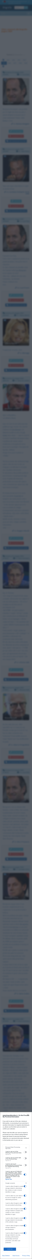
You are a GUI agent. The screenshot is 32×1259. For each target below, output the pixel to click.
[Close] (28, 1115)
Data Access (16, 1255)
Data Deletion (6, 1255)
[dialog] (16, 1185)
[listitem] (16, 1148)
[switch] (25, 1152)
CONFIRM (10, 1249)
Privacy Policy (26, 1255)
